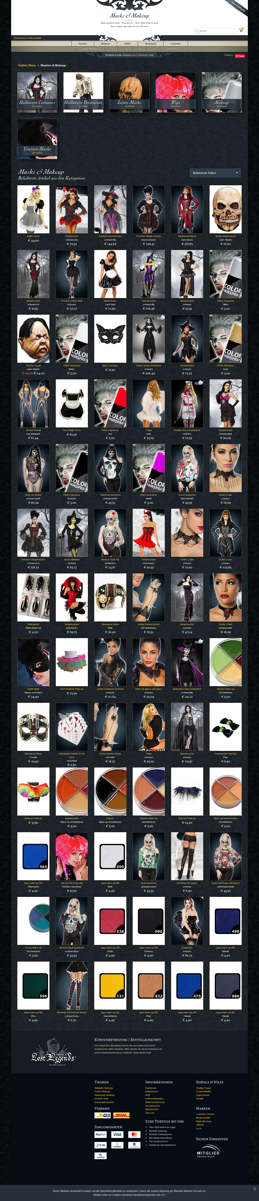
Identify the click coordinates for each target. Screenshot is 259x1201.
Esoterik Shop (101, 1098)
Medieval (105, 43)
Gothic (127, 43)
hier (163, 1195)
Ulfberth (200, 1125)
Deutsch (229, 55)
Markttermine (151, 1109)
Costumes (176, 43)
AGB (147, 1095)
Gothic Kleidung (89, 49)
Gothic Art (170, 49)
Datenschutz (151, 1091)
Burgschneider (203, 1117)
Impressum (150, 1088)
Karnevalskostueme (104, 1102)
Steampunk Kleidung (104, 1095)
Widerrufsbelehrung (155, 1102)
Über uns (149, 1113)
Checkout (142, 55)
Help (151, 55)
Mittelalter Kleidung (103, 1088)
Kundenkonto (100, 1049)
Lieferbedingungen (154, 1098)
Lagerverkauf (202, 1095)
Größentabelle (34, 38)
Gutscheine (19, 38)
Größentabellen (203, 1091)
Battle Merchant (203, 1121)
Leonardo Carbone (205, 1114)
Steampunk (150, 43)
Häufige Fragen (203, 1088)
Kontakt (200, 1098)
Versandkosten (152, 1106)
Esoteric (83, 43)
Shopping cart (129, 55)
